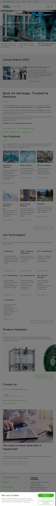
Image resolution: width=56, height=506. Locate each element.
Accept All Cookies (46, 495)
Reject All (46, 499)
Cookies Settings (45, 503)
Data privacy (26, 501)
